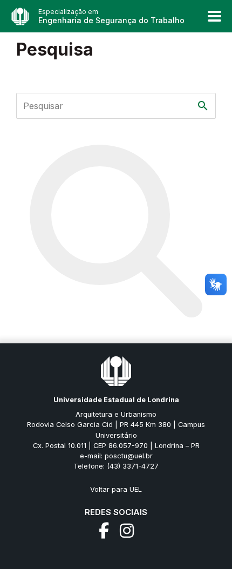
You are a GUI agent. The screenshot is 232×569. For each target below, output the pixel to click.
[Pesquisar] (203, 106)
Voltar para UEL (116, 489)
